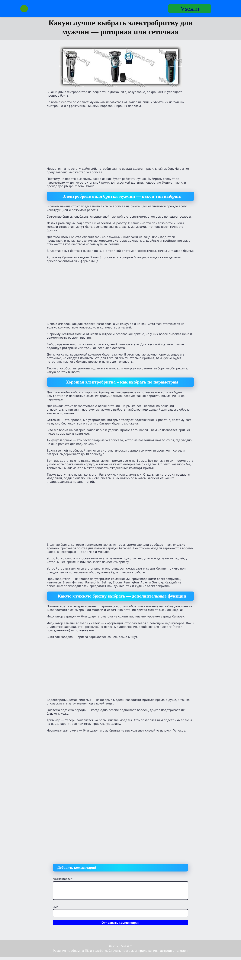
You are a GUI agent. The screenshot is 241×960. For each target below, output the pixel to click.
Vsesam (189, 8)
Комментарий (62, 878)
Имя (55, 906)
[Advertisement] (120, 137)
